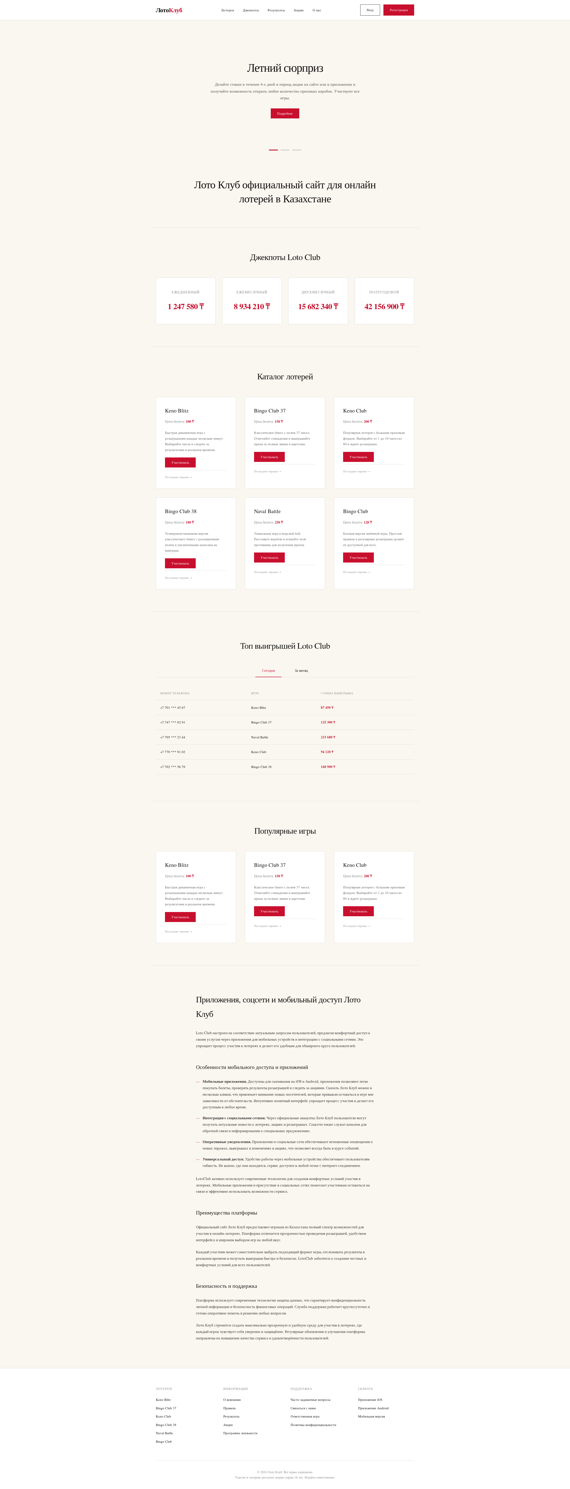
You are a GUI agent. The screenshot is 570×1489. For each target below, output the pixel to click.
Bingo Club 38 (166, 1418)
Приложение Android (373, 1401)
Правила (229, 1401)
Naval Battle (164, 1426)
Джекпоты (251, 10)
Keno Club (163, 1409)
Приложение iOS (370, 1393)
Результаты (276, 10)
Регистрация (399, 10)
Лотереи (227, 10)
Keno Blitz (163, 1393)
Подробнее (285, 106)
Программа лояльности (240, 1426)
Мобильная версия (371, 1409)
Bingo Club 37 (166, 1401)
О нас (317, 10)
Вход (370, 10)
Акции (299, 10)
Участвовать (180, 456)
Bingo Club (164, 1434)
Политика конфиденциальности (313, 1418)
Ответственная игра (305, 1409)
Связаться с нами (303, 1401)
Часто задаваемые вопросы (310, 1393)
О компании (232, 1393)
